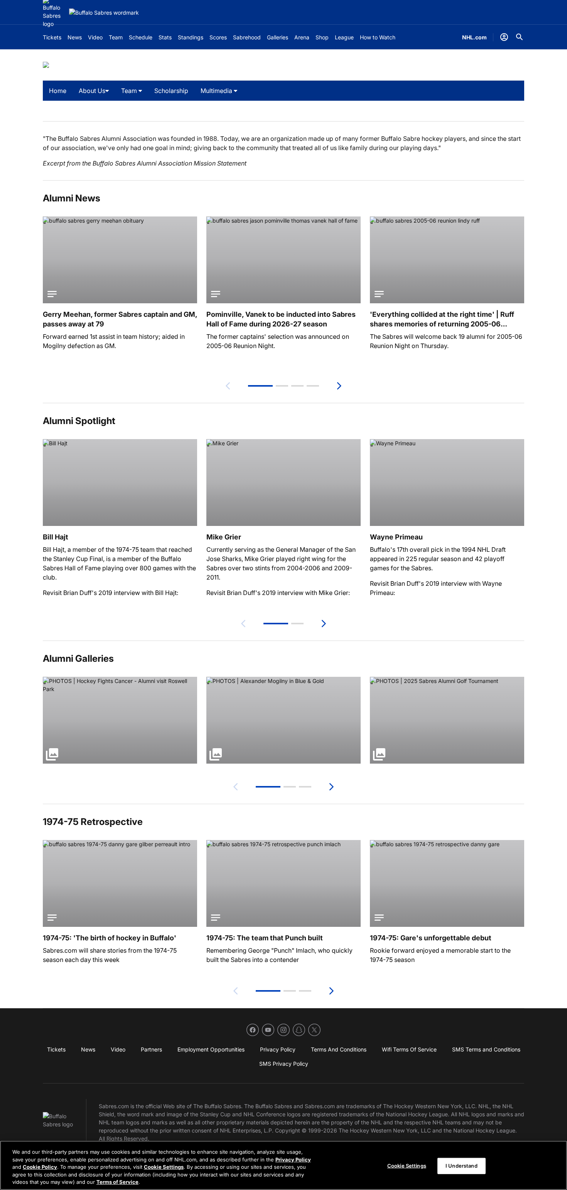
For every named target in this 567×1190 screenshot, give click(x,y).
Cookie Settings (164, 1167)
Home (57, 91)
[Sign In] (504, 37)
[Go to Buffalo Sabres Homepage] (104, 12)
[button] (260, 386)
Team (129, 91)
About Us (92, 91)
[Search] (519, 37)
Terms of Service (117, 1182)
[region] (283, 1165)
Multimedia (217, 91)
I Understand (462, 1166)
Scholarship (171, 91)
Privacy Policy (293, 1159)
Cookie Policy (40, 1167)
